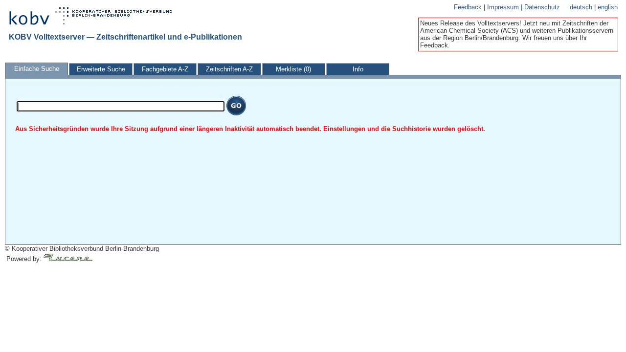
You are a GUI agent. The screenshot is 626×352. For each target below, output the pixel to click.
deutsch (582, 7)
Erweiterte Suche (101, 69)
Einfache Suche (36, 68)
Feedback (469, 7)
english (608, 7)
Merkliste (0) (293, 69)
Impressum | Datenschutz (523, 7)
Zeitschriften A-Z (229, 69)
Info (358, 69)
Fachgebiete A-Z (165, 69)
